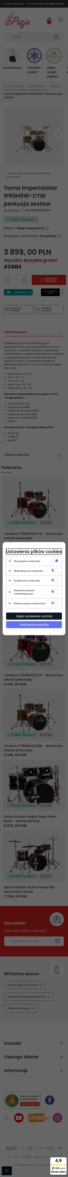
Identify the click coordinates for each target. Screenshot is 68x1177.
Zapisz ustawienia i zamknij (34, 616)
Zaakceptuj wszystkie (34, 625)
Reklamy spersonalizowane (30, 603)
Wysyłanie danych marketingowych (24, 592)
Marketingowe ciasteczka (28, 570)
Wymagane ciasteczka (27, 561)
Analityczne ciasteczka (27, 580)
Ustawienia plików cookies (34, 551)
